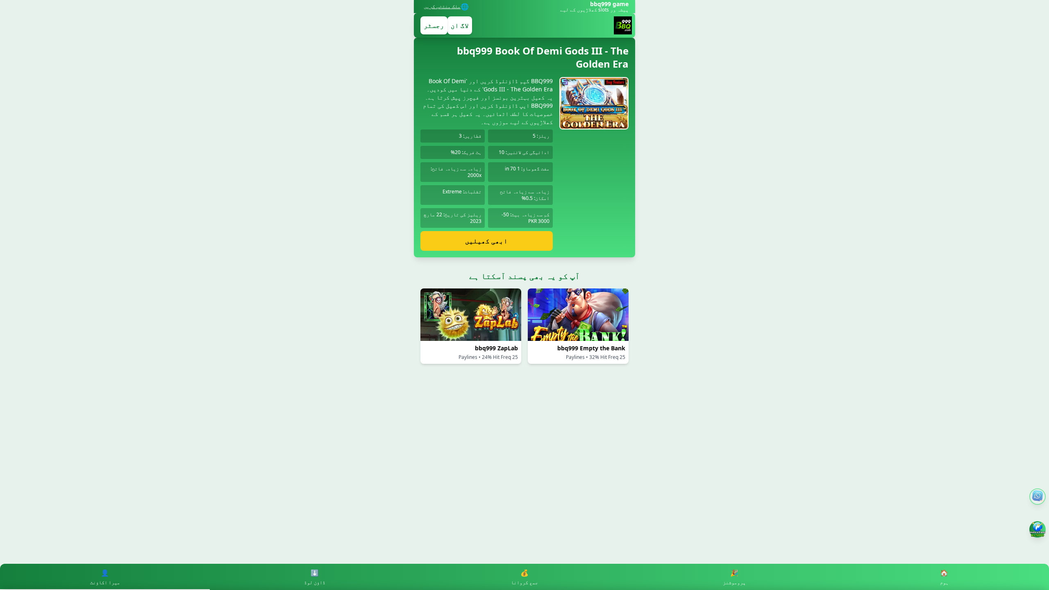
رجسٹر (434, 25)
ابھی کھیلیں (486, 240)
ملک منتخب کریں (442, 6)
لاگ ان (460, 25)
